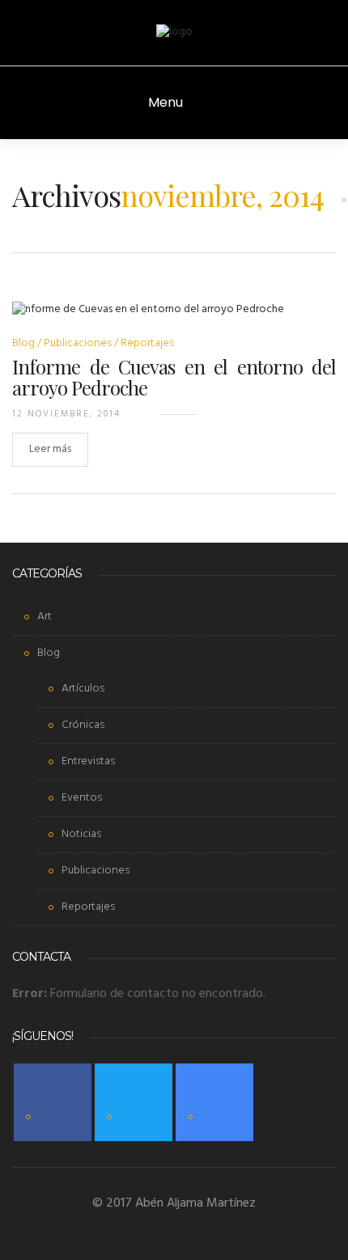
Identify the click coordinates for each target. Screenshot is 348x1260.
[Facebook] (52, 1102)
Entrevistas (88, 761)
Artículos (83, 688)
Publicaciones (78, 343)
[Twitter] (133, 1102)
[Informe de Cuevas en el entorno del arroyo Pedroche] (148, 320)
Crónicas (83, 725)
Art (44, 616)
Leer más (50, 449)
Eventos (82, 798)
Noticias (81, 834)
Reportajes (147, 343)
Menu (167, 102)
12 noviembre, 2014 (66, 414)
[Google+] (214, 1102)
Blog (23, 343)
